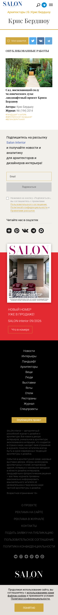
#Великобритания (15, 119)
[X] (32, 40)
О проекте (29, 505)
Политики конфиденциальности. (30, 598)
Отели (29, 393)
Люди (29, 377)
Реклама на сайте (29, 512)
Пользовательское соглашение (29, 539)
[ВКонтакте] (40, 40)
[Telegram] (48, 40)
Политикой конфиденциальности (29, 207)
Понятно (29, 607)
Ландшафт (29, 361)
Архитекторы (16, 12)
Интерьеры (29, 356)
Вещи (29, 372)
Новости (29, 351)
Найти (38, 5)
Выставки (29, 382)
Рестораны (29, 398)
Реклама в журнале (29, 519)
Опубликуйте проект (29, 419)
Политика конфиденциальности (29, 546)
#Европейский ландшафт (19, 117)
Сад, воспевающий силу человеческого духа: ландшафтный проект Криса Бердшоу (26, 95)
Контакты (29, 526)
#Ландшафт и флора (16, 115)
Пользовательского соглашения (28, 204)
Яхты (29, 387)
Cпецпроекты (29, 409)
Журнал (29, 403)
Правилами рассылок (22, 210)
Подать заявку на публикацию (29, 532)
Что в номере (20, 329)
